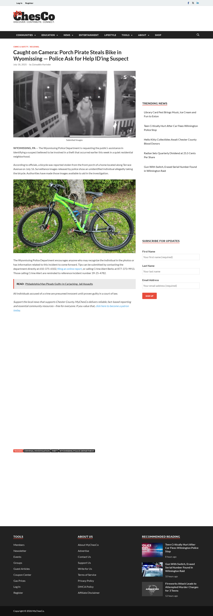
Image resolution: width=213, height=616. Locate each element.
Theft (55, 451)
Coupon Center (22, 574)
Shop (158, 34)
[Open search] (198, 35)
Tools (125, 34)
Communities (24, 34)
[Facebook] (188, 3)
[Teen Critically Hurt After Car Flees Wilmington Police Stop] (152, 544)
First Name (148, 251)
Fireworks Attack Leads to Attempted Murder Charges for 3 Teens (181, 587)
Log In (19, 3)
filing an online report (69, 268)
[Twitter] (193, 3)
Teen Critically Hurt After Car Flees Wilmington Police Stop (182, 548)
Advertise (83, 550)
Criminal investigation (37, 451)
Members (18, 544)
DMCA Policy (86, 586)
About (142, 34)
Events (17, 556)
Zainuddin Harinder (41, 64)
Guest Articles (21, 568)
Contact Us (84, 556)
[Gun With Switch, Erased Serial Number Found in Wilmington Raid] (152, 564)
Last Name (148, 265)
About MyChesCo (88, 544)
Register (29, 3)
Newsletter (19, 550)
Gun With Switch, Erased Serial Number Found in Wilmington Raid (180, 567)
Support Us (84, 562)
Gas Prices (19, 580)
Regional (34, 46)
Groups (17, 562)
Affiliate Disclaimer (89, 592)
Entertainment (89, 34)
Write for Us (85, 568)
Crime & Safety (20, 46)
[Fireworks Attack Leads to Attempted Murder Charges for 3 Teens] (152, 583)
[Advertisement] (139, 17)
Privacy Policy (86, 580)
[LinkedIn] (198, 3)
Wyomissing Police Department (77, 451)
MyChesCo (38, 611)
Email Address (150, 280)
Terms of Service (87, 574)
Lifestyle (110, 34)
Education (48, 34)
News (67, 34)
